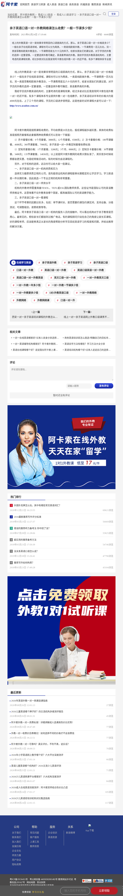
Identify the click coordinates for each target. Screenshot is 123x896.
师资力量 (16, 855)
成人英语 (52, 4)
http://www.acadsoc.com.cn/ (24, 105)
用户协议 (16, 860)
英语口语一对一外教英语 (29, 277)
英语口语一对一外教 (55, 270)
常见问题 (34, 833)
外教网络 (21, 300)
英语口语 (63, 4)
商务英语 (74, 4)
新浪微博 (70, 833)
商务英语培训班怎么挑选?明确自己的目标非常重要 (87, 338)
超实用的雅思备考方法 (25, 540)
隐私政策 (16, 864)
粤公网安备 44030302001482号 (44, 879)
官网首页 (25, 4)
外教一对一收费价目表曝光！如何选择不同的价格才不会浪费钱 (42, 733)
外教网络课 (43, 300)
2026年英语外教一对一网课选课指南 (29, 701)
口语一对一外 (68, 300)
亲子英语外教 (49, 262)
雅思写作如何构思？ (24, 562)
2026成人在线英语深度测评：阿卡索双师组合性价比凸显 (39, 787)
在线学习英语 (23, 262)
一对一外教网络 (88, 292)
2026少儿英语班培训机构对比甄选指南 (30, 798)
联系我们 (16, 837)
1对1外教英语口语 (59, 292)
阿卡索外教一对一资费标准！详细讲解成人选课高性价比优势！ (42, 722)
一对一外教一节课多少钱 (65, 285)
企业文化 (16, 851)
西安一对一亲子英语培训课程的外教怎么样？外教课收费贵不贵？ (35, 317)
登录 (113, 14)
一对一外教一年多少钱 (28, 285)
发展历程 (16, 846)
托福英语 (85, 4)
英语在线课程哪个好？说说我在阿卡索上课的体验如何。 (36, 350)
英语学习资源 (38, 4)
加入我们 (16, 842)
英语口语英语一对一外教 (90, 270)
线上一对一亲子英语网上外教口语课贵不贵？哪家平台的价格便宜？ (87, 317)
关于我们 (16, 833)
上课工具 (34, 842)
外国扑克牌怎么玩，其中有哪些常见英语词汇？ (37, 505)
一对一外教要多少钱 (27, 292)
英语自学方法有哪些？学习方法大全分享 (84, 344)
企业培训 (52, 833)
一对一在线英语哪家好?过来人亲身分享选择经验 (36, 338)
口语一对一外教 (24, 270)
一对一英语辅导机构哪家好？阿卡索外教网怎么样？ (36, 344)
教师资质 (34, 846)
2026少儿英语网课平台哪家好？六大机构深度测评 (36, 776)
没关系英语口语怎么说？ (26, 551)
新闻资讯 (107, 4)
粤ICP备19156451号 (19, 879)
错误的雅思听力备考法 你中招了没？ (32, 528)
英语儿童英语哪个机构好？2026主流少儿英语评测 (36, 766)
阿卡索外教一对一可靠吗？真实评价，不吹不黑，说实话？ (40, 744)
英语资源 (52, 837)
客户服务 (34, 837)
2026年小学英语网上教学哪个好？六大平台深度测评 (37, 755)
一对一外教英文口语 (98, 277)
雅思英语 (96, 4)
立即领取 (104, 890)
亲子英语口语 (100, 262)
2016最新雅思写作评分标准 (27, 517)
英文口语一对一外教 (65, 277)
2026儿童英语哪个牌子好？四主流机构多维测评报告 (37, 711)
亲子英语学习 (75, 262)
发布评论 (104, 386)
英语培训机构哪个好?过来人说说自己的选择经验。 (87, 350)
